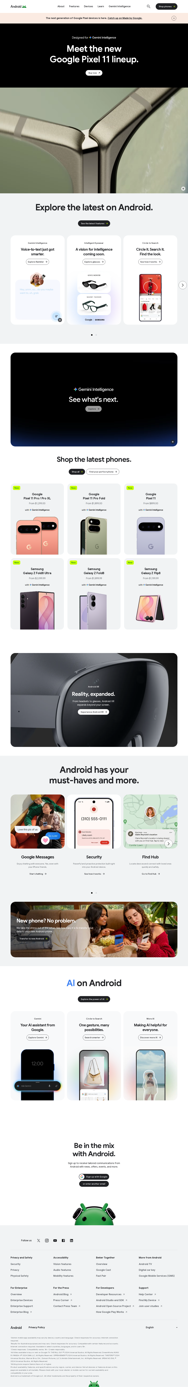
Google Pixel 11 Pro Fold (94, 496)
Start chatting (36, 874)
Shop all (75, 471)
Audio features (62, 1270)
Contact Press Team (65, 1306)
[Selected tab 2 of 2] (96, 335)
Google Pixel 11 (151, 496)
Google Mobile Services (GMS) (157, 1275)
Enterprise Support (22, 1306)
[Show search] (148, 6)
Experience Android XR (92, 712)
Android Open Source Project (113, 1306)
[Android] (16, 6)
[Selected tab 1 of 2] (92, 335)
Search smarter (92, 1037)
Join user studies (149, 1306)
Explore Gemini (36, 1037)
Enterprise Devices (22, 1300)
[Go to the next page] (183, 285)
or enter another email (94, 1183)
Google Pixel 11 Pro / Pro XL (37, 496)
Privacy (15, 1270)
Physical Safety (19, 1275)
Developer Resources (108, 1294)
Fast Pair (101, 1275)
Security (15, 1264)
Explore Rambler (36, 261)
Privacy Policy (37, 1327)
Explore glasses (92, 261)
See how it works (148, 261)
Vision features (62, 1264)
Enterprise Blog (19, 1312)
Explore (92, 409)
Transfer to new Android (32, 938)
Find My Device (147, 1300)
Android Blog (60, 1294)
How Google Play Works (110, 1312)
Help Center (146, 1294)
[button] (183, 188)
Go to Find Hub (149, 874)
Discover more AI (148, 1037)
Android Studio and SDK (110, 1300)
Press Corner (61, 1300)
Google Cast (103, 1270)
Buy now (93, 73)
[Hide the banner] (173, 18)
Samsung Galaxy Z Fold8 (94, 571)
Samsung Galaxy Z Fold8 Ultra (37, 571)
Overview (101, 1264)
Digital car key (147, 1270)
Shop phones (165, 6)
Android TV (145, 1264)
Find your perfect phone (101, 471)
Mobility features (63, 1275)
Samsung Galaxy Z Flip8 (151, 571)
